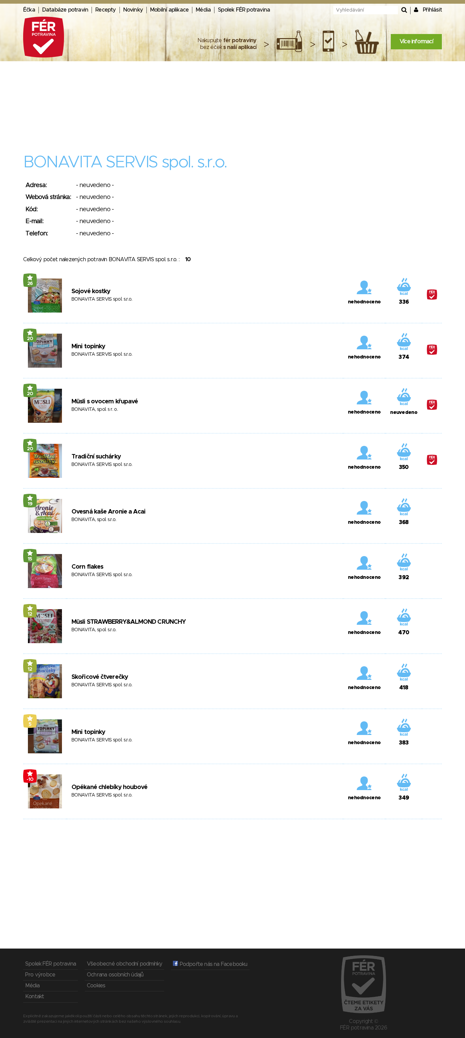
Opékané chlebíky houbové (109, 787)
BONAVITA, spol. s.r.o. (93, 519)
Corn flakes (87, 567)
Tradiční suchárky (96, 457)
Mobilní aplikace (169, 10)
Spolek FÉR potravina (244, 10)
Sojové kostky (90, 291)
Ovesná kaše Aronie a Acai (108, 512)
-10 (30, 779)
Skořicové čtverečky (99, 677)
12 (30, 614)
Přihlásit (432, 10)
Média (203, 10)
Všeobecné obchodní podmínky (124, 964)
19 (30, 504)
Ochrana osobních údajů (115, 974)
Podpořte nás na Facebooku (212, 964)
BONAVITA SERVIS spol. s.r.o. (101, 299)
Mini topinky (88, 347)
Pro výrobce (40, 974)
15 (30, 559)
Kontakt (34, 996)
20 (30, 338)
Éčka (29, 10)
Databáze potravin (65, 10)
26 (30, 283)
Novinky (133, 10)
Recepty (105, 10)
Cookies (96, 985)
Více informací (416, 41)
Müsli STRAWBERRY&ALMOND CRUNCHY (128, 622)
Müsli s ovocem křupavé (104, 402)
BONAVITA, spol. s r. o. (94, 409)
